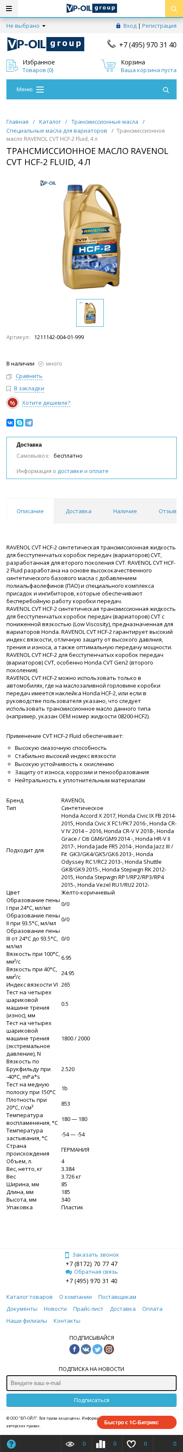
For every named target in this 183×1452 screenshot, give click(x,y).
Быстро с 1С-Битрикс (131, 1422)
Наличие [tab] (125, 511)
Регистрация (159, 25)
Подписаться (91, 1400)
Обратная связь (96, 1271)
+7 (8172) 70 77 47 (91, 1264)
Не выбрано (23, 25)
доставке (70, 471)
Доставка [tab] (79, 511)
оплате (99, 471)
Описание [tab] (30, 511)
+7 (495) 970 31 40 (148, 44)
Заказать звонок (95, 1254)
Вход (130, 25)
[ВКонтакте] (10, 423)
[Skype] (19, 423)
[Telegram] (29, 423)
